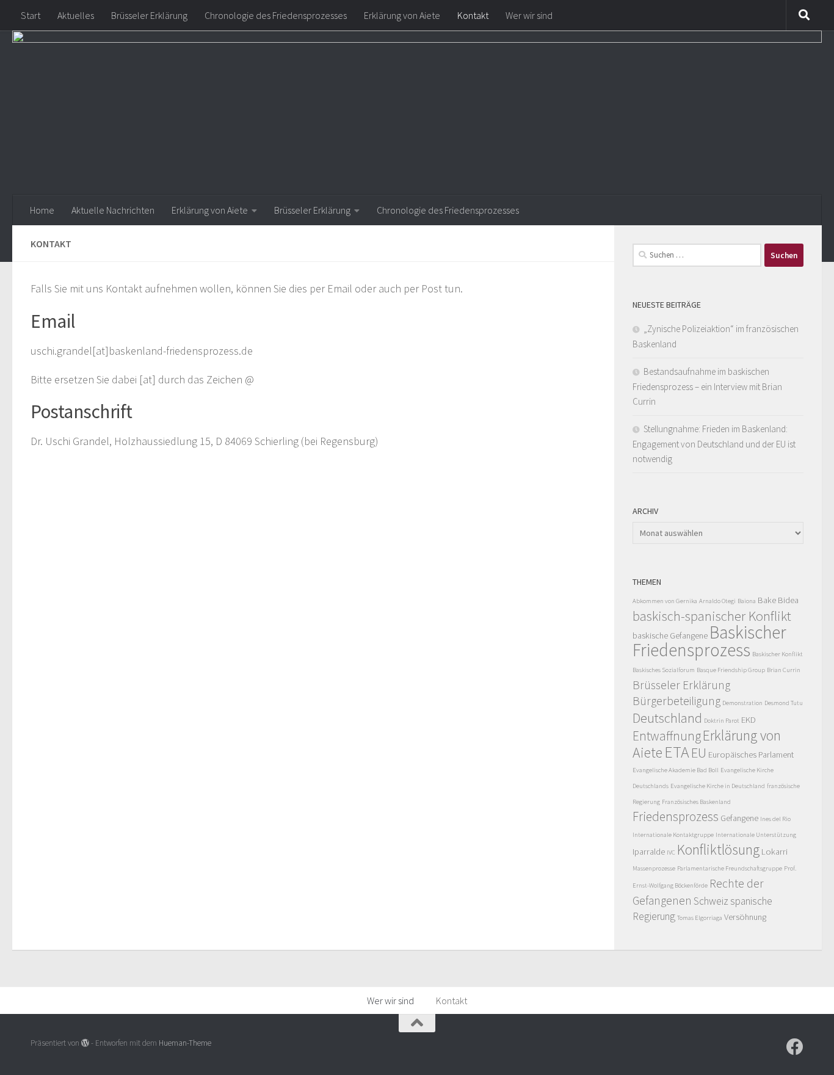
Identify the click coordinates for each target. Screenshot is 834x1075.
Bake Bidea (778, 600)
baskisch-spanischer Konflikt (712, 615)
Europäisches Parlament (751, 754)
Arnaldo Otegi (717, 601)
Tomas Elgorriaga (699, 918)
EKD (748, 719)
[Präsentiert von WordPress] (85, 1043)
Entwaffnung (667, 736)
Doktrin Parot (721, 721)
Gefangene (739, 818)
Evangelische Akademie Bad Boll (676, 770)
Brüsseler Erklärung (149, 15)
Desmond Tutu (783, 703)
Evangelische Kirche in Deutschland (717, 786)
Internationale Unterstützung (756, 835)
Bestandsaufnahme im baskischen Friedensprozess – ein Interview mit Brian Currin (707, 386)
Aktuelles (75, 15)
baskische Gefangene (670, 635)
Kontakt (472, 15)
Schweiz (711, 901)
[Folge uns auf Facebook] (794, 1046)
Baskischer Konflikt (777, 654)
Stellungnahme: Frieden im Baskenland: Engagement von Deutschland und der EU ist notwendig (714, 444)
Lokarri (774, 851)
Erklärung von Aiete (402, 15)
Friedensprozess (676, 816)
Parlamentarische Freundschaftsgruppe (729, 868)
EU (698, 752)
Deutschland (667, 717)
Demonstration (742, 703)
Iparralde (649, 851)
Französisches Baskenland (696, 802)
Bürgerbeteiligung (676, 700)
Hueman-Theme (185, 1043)
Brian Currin (783, 670)
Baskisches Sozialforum (664, 670)
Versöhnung (745, 916)
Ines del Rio (775, 819)
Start (30, 15)
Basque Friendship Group (731, 670)
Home (42, 210)
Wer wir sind (529, 15)
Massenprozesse (654, 868)
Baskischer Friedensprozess (709, 641)
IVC (671, 852)
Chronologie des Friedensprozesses (276, 15)
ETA (676, 752)
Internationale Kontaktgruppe (673, 835)
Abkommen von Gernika (665, 601)
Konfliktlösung (718, 850)
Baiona (747, 601)
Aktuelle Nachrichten (112, 210)
